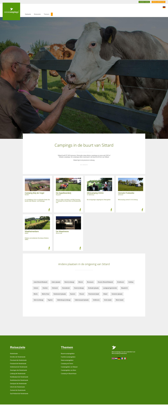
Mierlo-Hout (45, 294)
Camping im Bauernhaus (68, 373)
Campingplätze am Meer (68, 370)
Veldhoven (96, 300)
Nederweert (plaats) (60, 294)
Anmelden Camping (144, 2)
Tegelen (50, 300)
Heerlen (45, 288)
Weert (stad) (119, 300)
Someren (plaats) (117, 294)
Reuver (82, 294)
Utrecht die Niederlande (17, 387)
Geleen (36, 288)
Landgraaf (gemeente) (110, 288)
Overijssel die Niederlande (18, 383)
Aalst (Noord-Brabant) (40, 282)
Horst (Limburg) (79, 288)
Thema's (46, 14)
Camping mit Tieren (67, 363)
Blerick (80, 282)
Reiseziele (37, 14)
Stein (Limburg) (38, 300)
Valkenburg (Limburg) (63, 300)
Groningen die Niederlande (18, 370)
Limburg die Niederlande (17, 373)
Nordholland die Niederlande (19, 380)
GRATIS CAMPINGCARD (158, 2)
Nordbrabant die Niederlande (19, 377)
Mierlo (36, 294)
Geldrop (130, 282)
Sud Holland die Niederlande (19, 393)
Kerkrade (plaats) (93, 288)
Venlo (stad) (107, 300)
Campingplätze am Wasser (69, 367)
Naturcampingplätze (67, 360)
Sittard (105, 294)
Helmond (55, 288)
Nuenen (72, 294)
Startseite (28, 14)
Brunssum (90, 282)
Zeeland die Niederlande (18, 390)
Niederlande (14, 353)
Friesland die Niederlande (18, 363)
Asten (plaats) (56, 282)
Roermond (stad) (93, 294)
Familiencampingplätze (68, 357)
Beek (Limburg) (69, 282)
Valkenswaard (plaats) (82, 300)
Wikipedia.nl (85, 164)
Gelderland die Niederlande (18, 367)
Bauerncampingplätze (68, 353)
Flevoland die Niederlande (18, 360)
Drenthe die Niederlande (17, 357)
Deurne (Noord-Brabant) (105, 282)
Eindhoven (120, 282)
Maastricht (124, 288)
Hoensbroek (66, 288)
